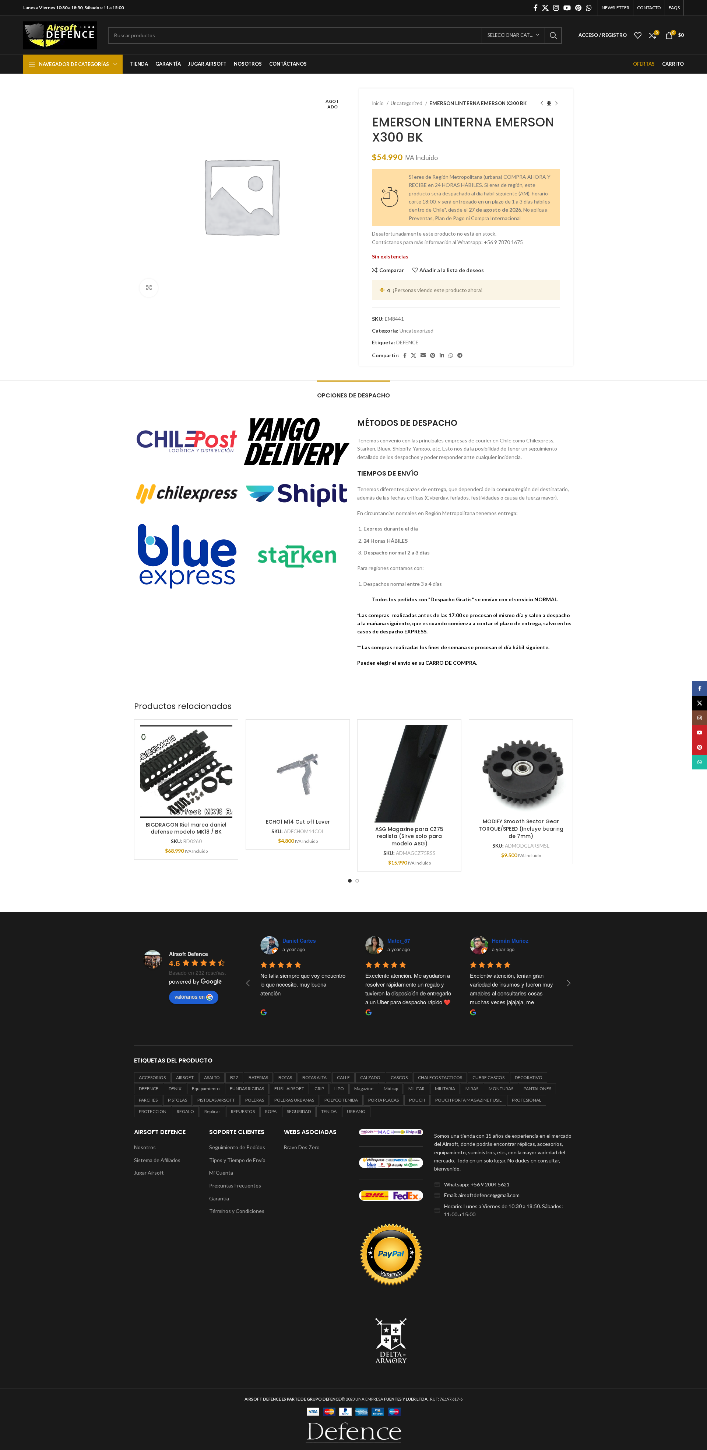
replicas (212, 1111)
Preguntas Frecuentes (235, 1185)
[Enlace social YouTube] (567, 7)
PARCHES (148, 1100)
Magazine (363, 1088)
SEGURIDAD (299, 1111)
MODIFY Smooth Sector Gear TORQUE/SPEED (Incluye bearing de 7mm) (521, 828)
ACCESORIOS (152, 1077)
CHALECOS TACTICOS (440, 1077)
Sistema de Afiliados (157, 1160)
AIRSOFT (185, 1077)
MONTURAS (501, 1088)
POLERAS (254, 1100)
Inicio (378, 103)
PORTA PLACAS (383, 1100)
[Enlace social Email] (423, 355)
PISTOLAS (177, 1100)
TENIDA (329, 1111)
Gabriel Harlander (312, 940)
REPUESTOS (243, 1111)
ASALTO (212, 1077)
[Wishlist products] (637, 35)
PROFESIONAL (526, 1100)
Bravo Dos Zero (302, 1147)
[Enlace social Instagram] (556, 7)
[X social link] (545, 7)
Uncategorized (407, 103)
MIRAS (471, 1088)
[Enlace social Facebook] (535, 7)
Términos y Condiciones (236, 1211)
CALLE (343, 1077)
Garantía (219, 1198)
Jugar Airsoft (149, 1172)
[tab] (353, 391)
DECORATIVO (528, 1077)
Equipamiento (205, 1088)
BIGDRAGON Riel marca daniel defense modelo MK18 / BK (186, 828)
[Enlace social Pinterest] (578, 7)
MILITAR (416, 1088)
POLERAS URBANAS (294, 1100)
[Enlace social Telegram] (460, 355)
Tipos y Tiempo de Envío (237, 1160)
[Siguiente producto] (556, 103)
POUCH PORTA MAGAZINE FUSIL (468, 1100)
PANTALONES (537, 1088)
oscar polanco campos (424, 940)
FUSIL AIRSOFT (289, 1088)
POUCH (417, 1100)
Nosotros (145, 1147)
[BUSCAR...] (553, 35)
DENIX (175, 1088)
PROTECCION (152, 1111)
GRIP (319, 1088)
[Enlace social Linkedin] (441, 355)
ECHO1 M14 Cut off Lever (298, 821)
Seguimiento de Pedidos (237, 1147)
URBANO (356, 1111)
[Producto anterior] (541, 103)
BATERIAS (258, 1077)
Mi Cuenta (221, 1172)
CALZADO (370, 1077)
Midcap (391, 1088)
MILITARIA (445, 1088)
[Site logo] (60, 34)
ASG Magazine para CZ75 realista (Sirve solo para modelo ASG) (409, 836)
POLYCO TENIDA (341, 1100)
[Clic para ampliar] (149, 288)
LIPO (339, 1088)
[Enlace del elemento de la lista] (503, 1184)
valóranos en (190, 996)
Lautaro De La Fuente (527, 940)
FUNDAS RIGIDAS (247, 1088)
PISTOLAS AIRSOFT (216, 1100)
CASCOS (399, 1077)
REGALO (185, 1111)
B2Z (234, 1077)
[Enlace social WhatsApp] (589, 7)
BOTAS (285, 1077)
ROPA (271, 1111)
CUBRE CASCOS (488, 1077)
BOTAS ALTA (314, 1077)
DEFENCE (407, 342)
